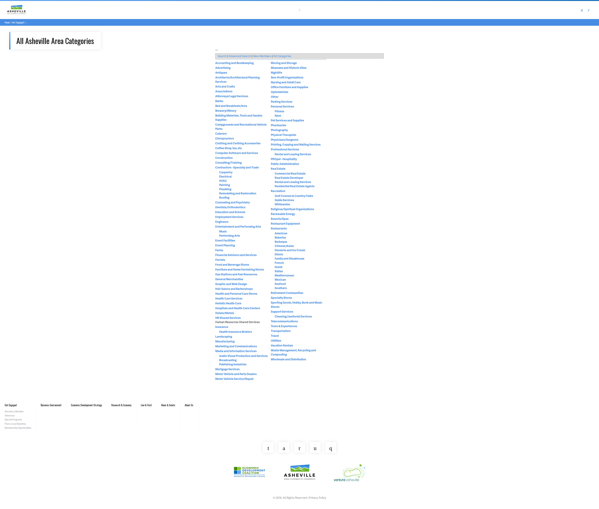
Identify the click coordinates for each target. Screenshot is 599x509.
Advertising (223, 68)
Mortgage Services (227, 369)
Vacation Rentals (282, 345)
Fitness (279, 111)
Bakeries (280, 237)
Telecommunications (284, 321)
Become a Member (14, 411)
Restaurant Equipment (285, 223)
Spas (278, 115)
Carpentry (225, 172)
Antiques (221, 72)
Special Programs (13, 419)
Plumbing (225, 189)
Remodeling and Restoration (237, 193)
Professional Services (285, 149)
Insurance (221, 327)
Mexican (280, 279)
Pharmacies (278, 125)
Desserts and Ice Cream (290, 250)
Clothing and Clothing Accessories (238, 143)
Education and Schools (230, 212)
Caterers (221, 133)
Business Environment (51, 405)
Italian (279, 271)
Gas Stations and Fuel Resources (236, 274)
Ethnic (279, 254)
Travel (275, 336)
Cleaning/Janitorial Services (293, 316)
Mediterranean (284, 275)
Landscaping (223, 336)
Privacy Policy (317, 497)
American (281, 233)
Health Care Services (228, 298)
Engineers (221, 222)
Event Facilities (225, 240)
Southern (281, 288)
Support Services (282, 311)
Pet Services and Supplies (287, 120)
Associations (223, 91)
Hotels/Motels (224, 313)
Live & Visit (146, 405)
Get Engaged (18, 22)
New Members (262, 56)
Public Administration (285, 164)
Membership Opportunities (18, 427)
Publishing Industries (232, 364)
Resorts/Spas (280, 219)
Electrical (225, 176)
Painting (224, 185)
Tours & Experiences (284, 326)
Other (274, 97)
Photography (279, 130)
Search (222, 56)
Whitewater (282, 204)
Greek (278, 267)
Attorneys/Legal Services (231, 96)
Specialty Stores (281, 298)
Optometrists (279, 92)
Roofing (224, 197)
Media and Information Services (236, 351)
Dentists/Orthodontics (230, 207)
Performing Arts (229, 235)
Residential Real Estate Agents (294, 186)
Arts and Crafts (225, 86)
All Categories (282, 56)
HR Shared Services (228, 318)
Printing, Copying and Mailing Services (296, 144)
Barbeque (281, 242)
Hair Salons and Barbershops (234, 289)
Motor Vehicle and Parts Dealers (236, 374)
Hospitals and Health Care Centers (237, 308)
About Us (189, 405)
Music (223, 231)
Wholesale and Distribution (288, 359)
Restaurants (279, 228)
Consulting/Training (228, 162)
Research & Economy (121, 405)
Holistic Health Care (228, 303)
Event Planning (225, 245)
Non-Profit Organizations (287, 77)
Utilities (276, 340)
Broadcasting (228, 360)
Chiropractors (224, 138)
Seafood (280, 284)
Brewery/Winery (225, 110)
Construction (224, 158)
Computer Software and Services (236, 153)
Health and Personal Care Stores (236, 293)
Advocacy (10, 415)
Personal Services (282, 106)
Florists (220, 260)
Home (7, 22)
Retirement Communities (287, 293)
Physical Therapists (283, 135)
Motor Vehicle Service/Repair (234, 379)
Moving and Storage (284, 63)
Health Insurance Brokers (235, 332)
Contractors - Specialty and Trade (237, 167)
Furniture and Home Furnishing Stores (239, 269)
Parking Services (281, 101)
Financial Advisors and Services (236, 255)
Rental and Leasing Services (293, 154)
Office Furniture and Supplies (289, 87)
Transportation (281, 331)
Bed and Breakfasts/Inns (231, 106)
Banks (219, 101)
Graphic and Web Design (231, 284)
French (279, 263)
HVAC (223, 181)
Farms (219, 250)
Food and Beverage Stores (232, 264)
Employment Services (229, 217)
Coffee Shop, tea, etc (228, 148)
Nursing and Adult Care (286, 82)
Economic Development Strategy (86, 405)
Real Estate (278, 168)
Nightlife (276, 72)
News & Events (168, 405)
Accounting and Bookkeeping (234, 63)
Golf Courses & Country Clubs (294, 196)
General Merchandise (229, 279)
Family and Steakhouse (289, 258)
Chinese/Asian (284, 246)
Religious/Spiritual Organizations (292, 209)
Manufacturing (225, 341)
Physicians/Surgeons (284, 139)
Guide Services (284, 200)
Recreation (278, 191)
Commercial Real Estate (290, 173)
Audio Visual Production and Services (243, 356)
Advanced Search (240, 56)
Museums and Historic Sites (289, 68)
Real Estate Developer (289, 178)
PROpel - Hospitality (284, 159)
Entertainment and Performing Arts (238, 226)
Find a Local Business (15, 423)
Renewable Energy (283, 214)
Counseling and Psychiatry (232, 202)
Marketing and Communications (236, 346)
